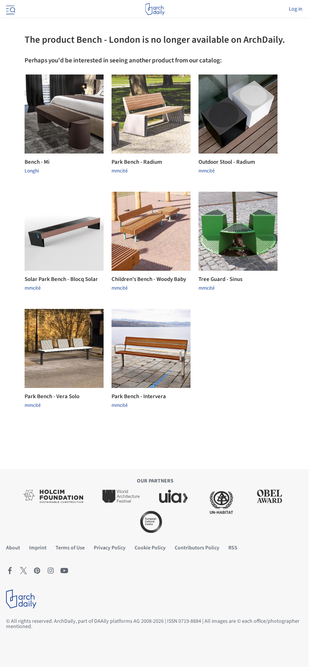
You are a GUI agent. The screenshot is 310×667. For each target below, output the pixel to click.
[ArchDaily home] (154, 9)
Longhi (32, 171)
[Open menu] (10, 9)
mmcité (120, 171)
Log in (295, 9)
